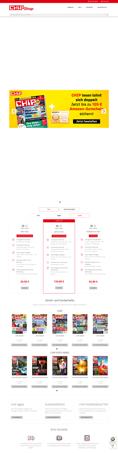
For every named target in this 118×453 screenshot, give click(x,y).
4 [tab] (61, 202)
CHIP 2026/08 (40, 336)
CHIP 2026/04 (100, 336)
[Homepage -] (21, 8)
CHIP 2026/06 (60, 336)
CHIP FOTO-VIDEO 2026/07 (60, 377)
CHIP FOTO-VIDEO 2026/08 (40, 377)
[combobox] (59, 14)
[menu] (87, 7)
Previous (14, 111)
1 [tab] (56, 202)
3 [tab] (60, 202)
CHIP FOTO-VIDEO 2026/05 (100, 377)
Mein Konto (106, 1)
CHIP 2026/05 (80, 336)
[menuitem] (70, 7)
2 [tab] (58, 202)
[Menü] (115, 437)
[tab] (48, 209)
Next (103, 111)
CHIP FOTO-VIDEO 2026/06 (80, 377)
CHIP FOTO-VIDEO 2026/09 (19, 377)
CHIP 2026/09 (19, 336)
